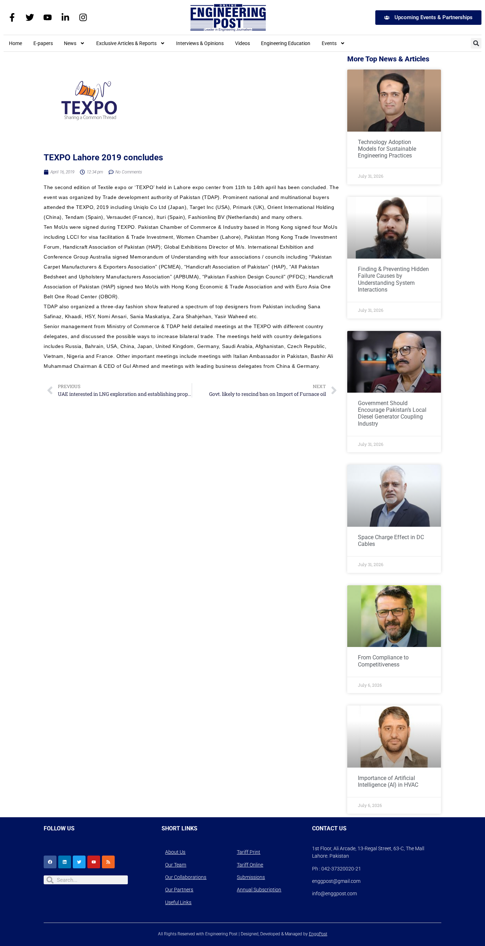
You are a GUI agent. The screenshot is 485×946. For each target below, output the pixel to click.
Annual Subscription (259, 889)
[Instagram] (83, 17)
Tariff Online (250, 865)
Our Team (175, 865)
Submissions (251, 877)
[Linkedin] (64, 862)
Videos (242, 43)
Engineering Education (285, 43)
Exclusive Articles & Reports (126, 43)
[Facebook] (50, 862)
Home (15, 43)
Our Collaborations (185, 877)
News (70, 43)
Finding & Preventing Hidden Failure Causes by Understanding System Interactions (393, 279)
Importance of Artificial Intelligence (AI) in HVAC (388, 781)
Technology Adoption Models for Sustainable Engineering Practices (387, 149)
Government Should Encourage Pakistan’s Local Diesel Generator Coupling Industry (392, 413)
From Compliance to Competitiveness (383, 661)
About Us (175, 852)
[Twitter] (29, 17)
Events (329, 43)
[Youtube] (47, 17)
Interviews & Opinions (200, 43)
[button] (476, 43)
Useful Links (178, 902)
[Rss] (108, 862)
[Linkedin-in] (65, 17)
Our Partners (179, 889)
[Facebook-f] (12, 17)
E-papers (43, 43)
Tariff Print (248, 852)
